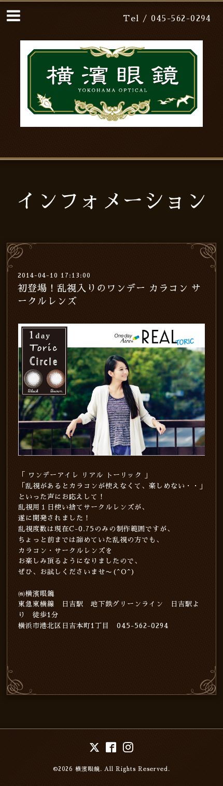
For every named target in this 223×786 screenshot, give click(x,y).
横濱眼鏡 (87, 769)
